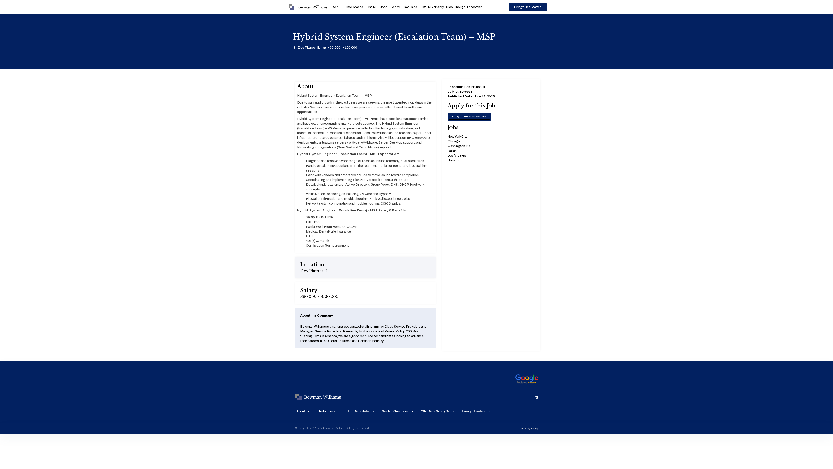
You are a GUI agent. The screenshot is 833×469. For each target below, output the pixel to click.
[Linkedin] (536, 397)
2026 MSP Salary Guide (437, 7)
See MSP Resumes (404, 7)
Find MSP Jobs (377, 7)
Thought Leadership (468, 7)
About (337, 7)
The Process (354, 7)
